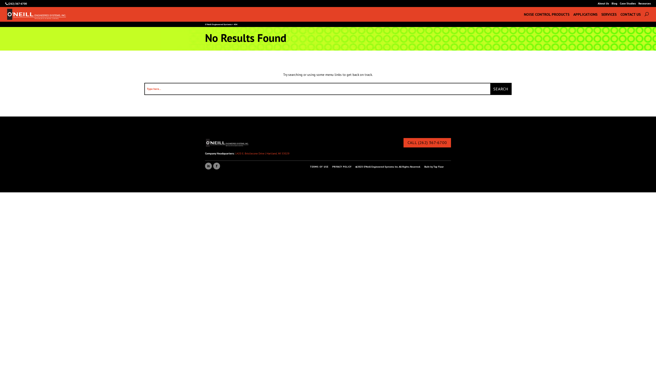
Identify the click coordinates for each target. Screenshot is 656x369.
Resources (644, 3)
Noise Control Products (547, 15)
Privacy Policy (342, 167)
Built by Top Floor (434, 167)
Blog (614, 3)
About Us (603, 3)
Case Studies (628, 3)
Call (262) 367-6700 (427, 142)
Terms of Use (319, 167)
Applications (585, 15)
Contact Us (630, 15)
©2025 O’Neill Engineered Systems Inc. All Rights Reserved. (388, 167)
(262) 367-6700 (17, 3)
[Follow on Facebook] (216, 166)
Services (609, 15)
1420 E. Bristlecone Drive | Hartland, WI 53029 (262, 153)
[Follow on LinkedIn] (208, 166)
